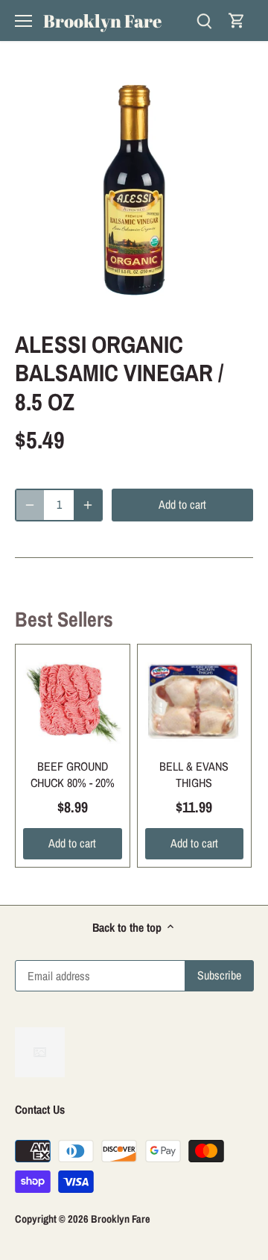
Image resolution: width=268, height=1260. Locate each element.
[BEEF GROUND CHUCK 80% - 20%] (72, 701)
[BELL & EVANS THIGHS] (194, 701)
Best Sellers (64, 619)
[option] (134, 190)
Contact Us (40, 1109)
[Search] (204, 20)
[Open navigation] (23, 21)
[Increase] (88, 505)
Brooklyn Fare (102, 21)
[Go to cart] (237, 20)
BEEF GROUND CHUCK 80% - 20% (73, 774)
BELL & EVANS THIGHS (194, 774)
